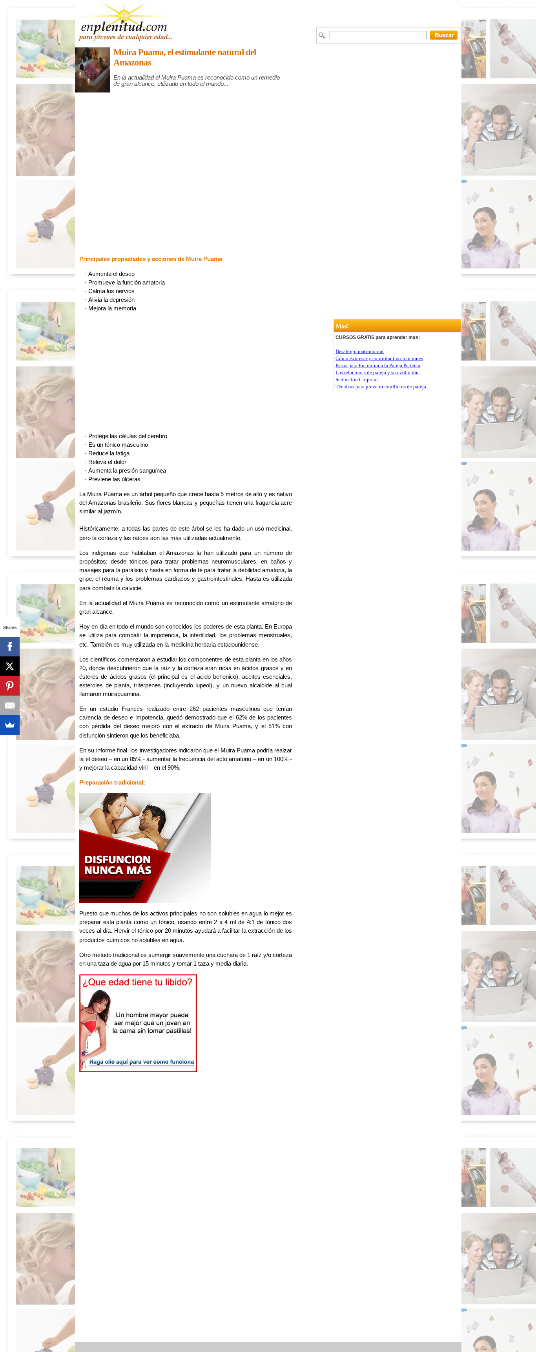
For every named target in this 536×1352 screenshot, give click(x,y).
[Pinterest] (10, 686)
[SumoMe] (10, 725)
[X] (10, 666)
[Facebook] (10, 646)
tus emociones (408, 358)
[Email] (10, 705)
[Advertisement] (285, 96)
